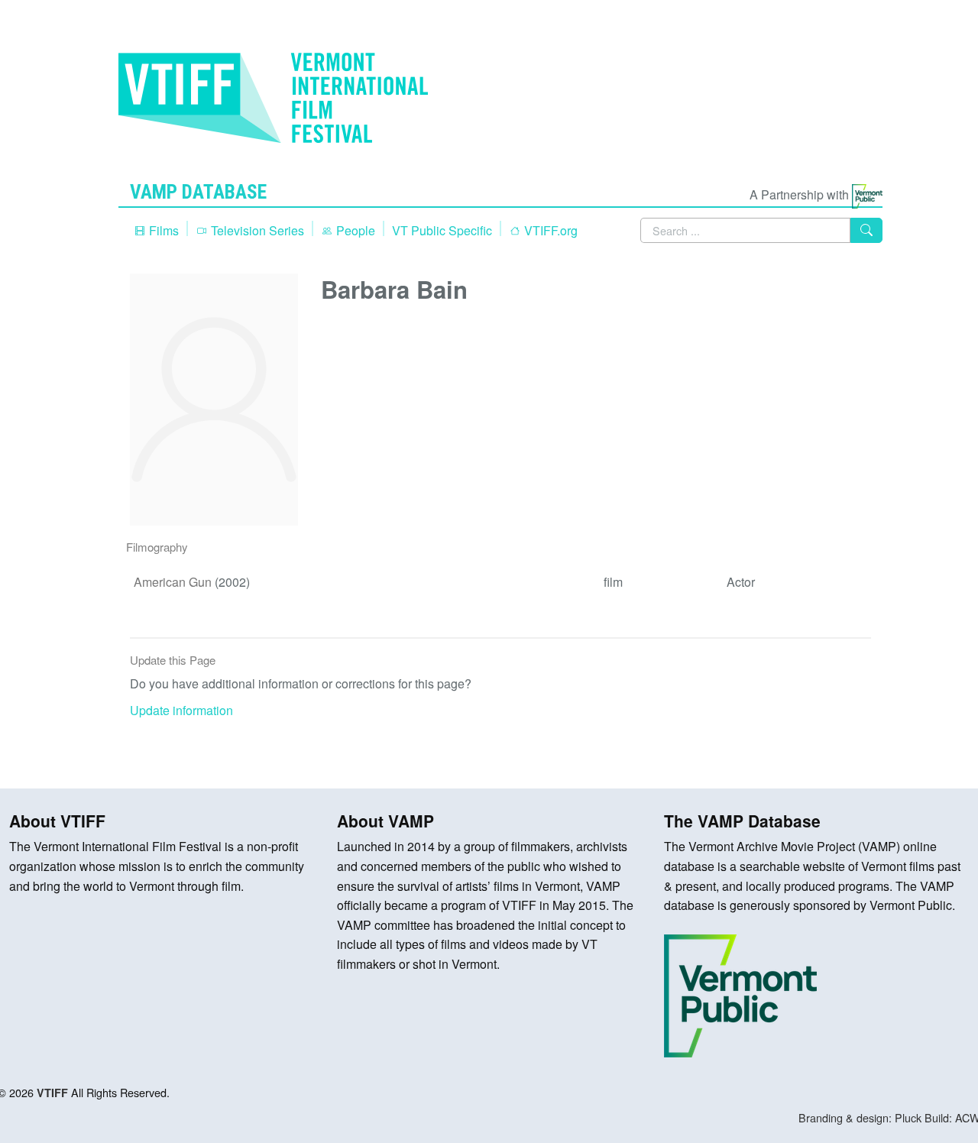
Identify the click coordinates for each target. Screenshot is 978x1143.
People (354, 230)
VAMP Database (198, 191)
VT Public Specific (442, 230)
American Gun (173, 582)
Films (162, 230)
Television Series (256, 230)
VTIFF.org (549, 230)
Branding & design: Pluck (859, 1117)
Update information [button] (181, 710)
